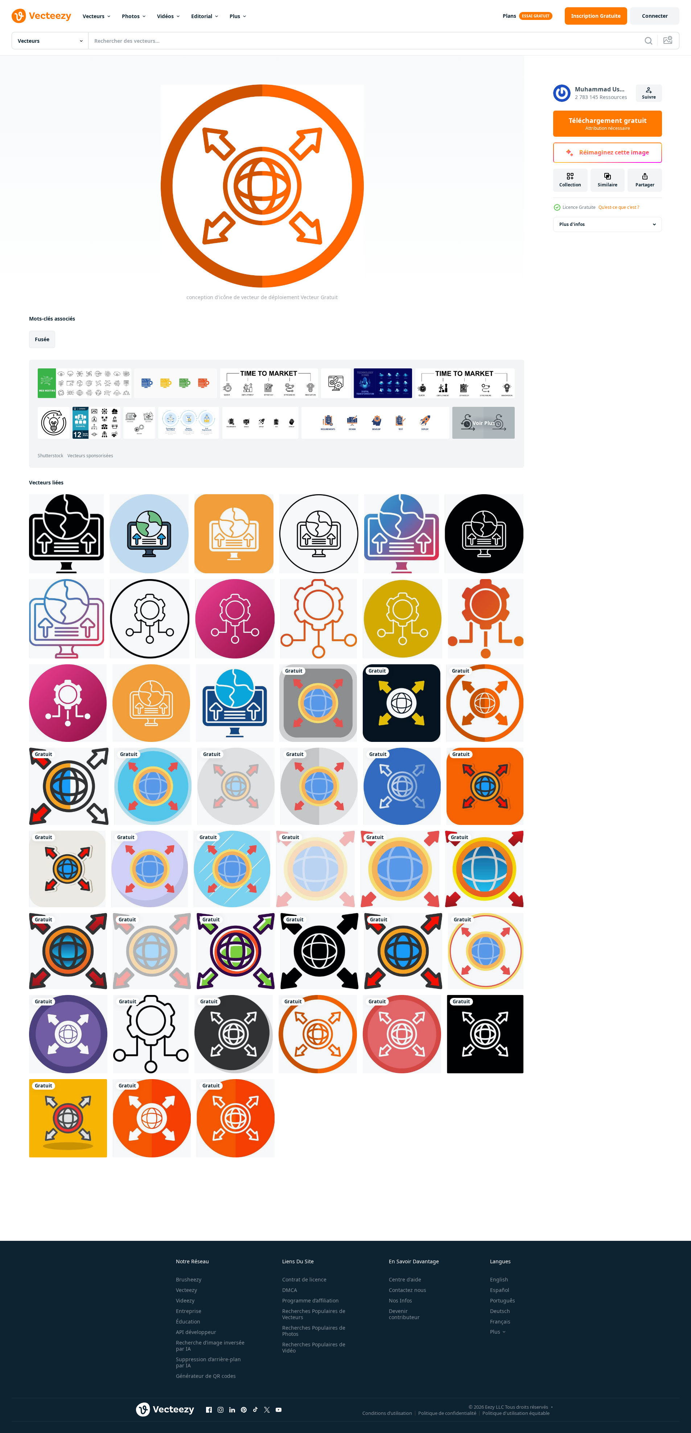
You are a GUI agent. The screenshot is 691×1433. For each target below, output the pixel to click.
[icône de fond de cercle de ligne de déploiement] (151, 703)
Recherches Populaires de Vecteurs (313, 1314)
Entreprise (188, 1311)
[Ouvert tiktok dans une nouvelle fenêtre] (255, 1409)
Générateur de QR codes (206, 1375)
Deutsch (500, 1311)
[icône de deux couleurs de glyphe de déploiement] (234, 703)
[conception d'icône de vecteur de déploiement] (318, 703)
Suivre (649, 97)
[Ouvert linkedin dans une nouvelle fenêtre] (232, 1409)
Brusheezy (188, 1279)
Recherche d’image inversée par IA (210, 1345)
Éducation (188, 1321)
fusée (42, 339)
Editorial (201, 16)
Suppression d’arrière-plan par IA (208, 1362)
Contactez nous (407, 1290)
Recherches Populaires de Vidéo (313, 1347)
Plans (509, 15)
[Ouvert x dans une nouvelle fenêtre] (267, 1409)
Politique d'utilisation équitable (516, 1412)
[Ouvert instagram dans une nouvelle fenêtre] (220, 1409)
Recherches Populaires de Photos (313, 1330)
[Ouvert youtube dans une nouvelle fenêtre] (278, 1409)
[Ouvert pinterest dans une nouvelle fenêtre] (244, 1409)
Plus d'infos (572, 224)
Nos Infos (400, 1300)
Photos (131, 16)
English (499, 1279)
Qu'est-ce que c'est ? (619, 207)
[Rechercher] (648, 40)
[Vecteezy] (41, 16)
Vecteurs (93, 16)
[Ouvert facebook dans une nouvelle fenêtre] (209, 1409)
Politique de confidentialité (447, 1412)
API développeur (196, 1332)
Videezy (185, 1300)
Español (499, 1290)
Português (502, 1300)
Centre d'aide (405, 1279)
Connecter (655, 15)
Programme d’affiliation (310, 1300)
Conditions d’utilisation (387, 1412)
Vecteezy (186, 1290)
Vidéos (165, 16)
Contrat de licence (304, 1279)
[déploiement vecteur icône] (66, 533)
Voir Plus (484, 422)
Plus (235, 16)
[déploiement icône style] (235, 618)
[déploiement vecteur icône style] (149, 618)
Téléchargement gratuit (608, 123)
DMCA (289, 1290)
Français (500, 1321)
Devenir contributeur (404, 1314)
